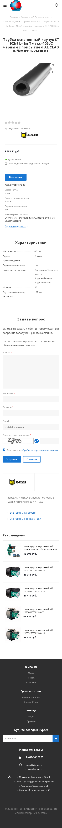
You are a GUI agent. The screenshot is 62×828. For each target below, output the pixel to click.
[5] (19, 122)
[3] (12, 122)
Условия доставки (31, 697)
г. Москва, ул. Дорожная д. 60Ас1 (33, 777)
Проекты (31, 721)
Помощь (31, 710)
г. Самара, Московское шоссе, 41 (33, 790)
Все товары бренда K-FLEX (25, 518)
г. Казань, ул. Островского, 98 (33, 785)
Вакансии (31, 682)
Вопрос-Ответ (31, 701)
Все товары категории (23, 512)
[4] (16, 122)
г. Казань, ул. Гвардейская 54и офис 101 (34, 781)
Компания (31, 666)
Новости (31, 677)
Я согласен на (32, 450)
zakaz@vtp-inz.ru (34, 764)
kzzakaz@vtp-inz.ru (34, 769)
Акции (31, 716)
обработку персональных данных (40, 450)
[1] (6, 122)
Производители (31, 691)
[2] (9, 122)
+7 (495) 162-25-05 (33, 757)
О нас (31, 672)
